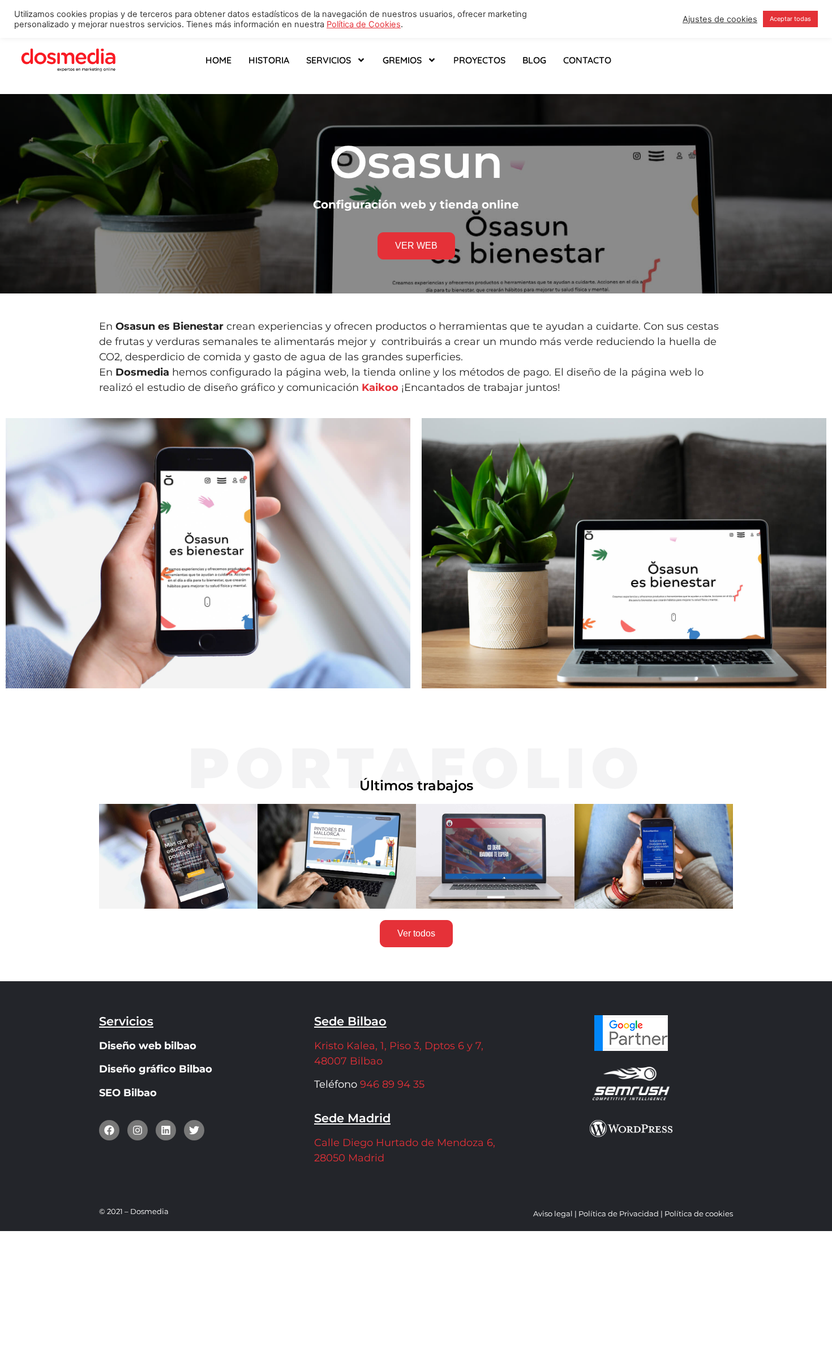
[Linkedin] (166, 1130)
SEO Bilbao (128, 1093)
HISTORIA (268, 60)
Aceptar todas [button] (790, 19)
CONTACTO (587, 60)
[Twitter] (194, 1130)
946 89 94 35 (390, 1084)
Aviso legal (553, 1213)
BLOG (534, 60)
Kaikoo (380, 387)
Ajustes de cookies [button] (720, 19)
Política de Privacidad (618, 1213)
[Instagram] (137, 1130)
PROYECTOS (479, 60)
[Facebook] (109, 1130)
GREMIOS (402, 60)
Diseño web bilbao (147, 1046)
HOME (218, 60)
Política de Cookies (364, 24)
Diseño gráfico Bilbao (155, 1069)
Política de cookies (698, 1213)
